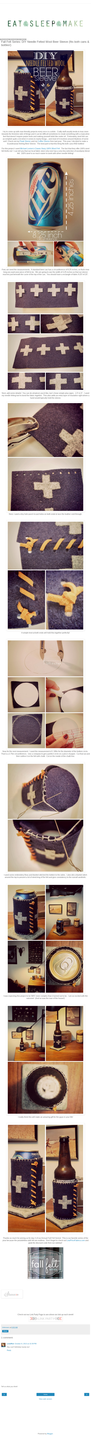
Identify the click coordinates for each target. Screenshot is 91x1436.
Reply (9, 1350)
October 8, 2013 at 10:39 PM (25, 1344)
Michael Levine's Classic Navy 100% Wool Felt (40, 149)
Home (46, 1394)
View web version (45, 1399)
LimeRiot (10, 1344)
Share (5, 1331)
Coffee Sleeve (44, 141)
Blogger (50, 1434)
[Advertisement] (45, 6)
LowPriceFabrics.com (76, 1240)
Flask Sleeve (25, 141)
